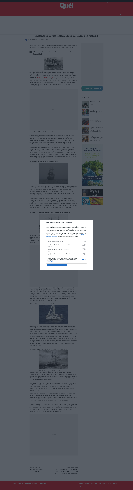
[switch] (83, 245)
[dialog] (66, 245)
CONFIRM (57, 265)
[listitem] (66, 241)
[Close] (90, 222)
